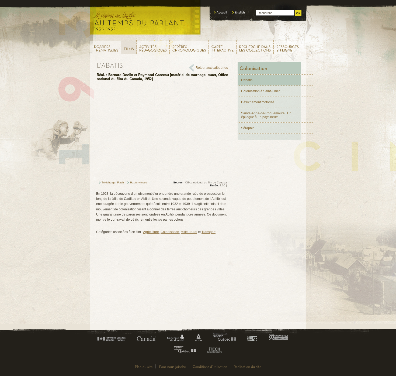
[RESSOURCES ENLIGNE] (290, 46)
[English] (238, 12)
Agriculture (151, 232)
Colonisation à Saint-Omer (260, 91)
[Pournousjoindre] (173, 366)
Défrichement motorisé (257, 102)
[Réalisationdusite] (247, 366)
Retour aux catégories (212, 68)
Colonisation (170, 232)
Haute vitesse (138, 182)
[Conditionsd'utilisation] (210, 366)
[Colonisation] (269, 68)
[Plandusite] (143, 366)
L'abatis (246, 80)
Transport (209, 232)
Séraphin (248, 128)
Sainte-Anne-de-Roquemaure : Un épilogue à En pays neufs (266, 115)
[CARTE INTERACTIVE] (223, 46)
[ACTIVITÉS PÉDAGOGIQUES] (153, 46)
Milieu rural (189, 232)
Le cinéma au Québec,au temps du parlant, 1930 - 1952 (146, 19)
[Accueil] (220, 12)
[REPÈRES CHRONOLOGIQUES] (189, 46)
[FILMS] (129, 46)
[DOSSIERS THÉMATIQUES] (105, 46)
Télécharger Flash (113, 182)
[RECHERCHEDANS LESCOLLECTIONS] (255, 46)
